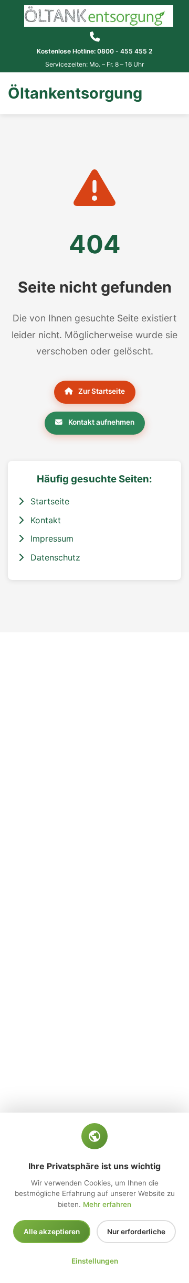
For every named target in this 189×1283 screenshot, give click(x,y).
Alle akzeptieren (52, 1231)
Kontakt (44, 520)
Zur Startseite (101, 391)
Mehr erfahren (107, 1204)
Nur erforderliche (136, 1231)
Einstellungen (94, 1261)
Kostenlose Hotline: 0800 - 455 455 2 (94, 51)
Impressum (51, 538)
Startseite (48, 501)
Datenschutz (54, 557)
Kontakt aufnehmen (100, 422)
